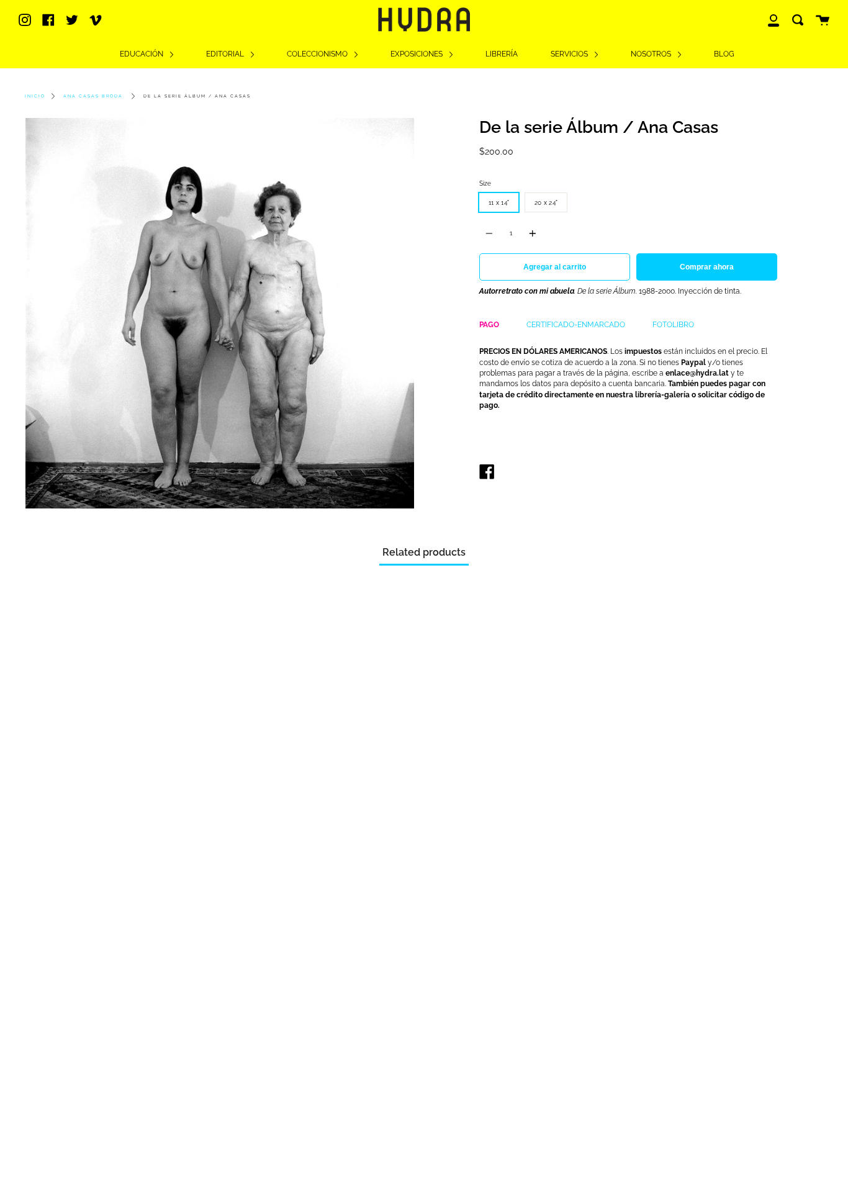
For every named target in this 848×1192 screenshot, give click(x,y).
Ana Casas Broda (93, 96)
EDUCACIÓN (142, 54)
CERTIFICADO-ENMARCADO (575, 324)
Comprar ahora (707, 267)
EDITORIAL (226, 54)
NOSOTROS (652, 54)
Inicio (35, 96)
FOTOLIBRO (673, 324)
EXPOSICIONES (417, 54)
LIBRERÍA (501, 54)
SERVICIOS (570, 54)
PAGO (489, 324)
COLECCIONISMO (318, 54)
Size (485, 183)
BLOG (724, 54)
